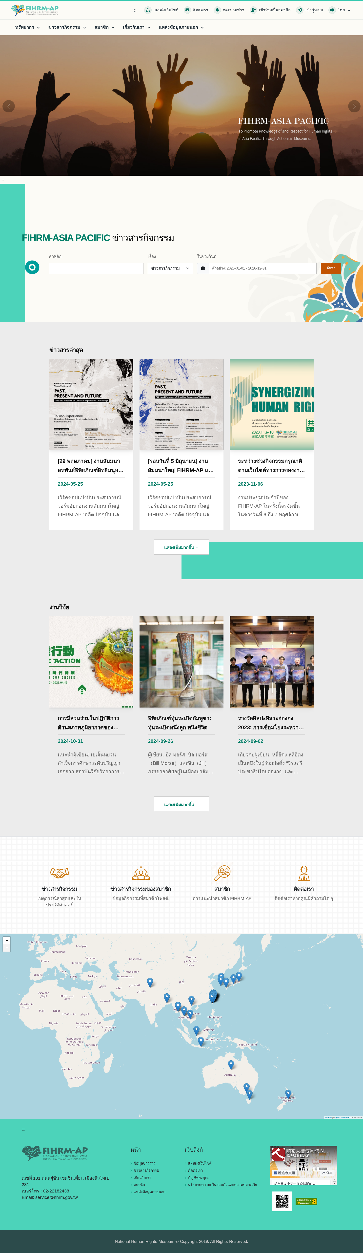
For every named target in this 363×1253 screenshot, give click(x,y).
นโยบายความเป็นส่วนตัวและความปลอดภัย (222, 1185)
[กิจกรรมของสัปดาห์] (59, 872)
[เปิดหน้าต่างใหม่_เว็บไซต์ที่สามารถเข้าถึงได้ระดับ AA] (306, 1201)
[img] (181, 1026)
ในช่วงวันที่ (206, 256)
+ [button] (7, 940)
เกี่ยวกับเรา (142, 1177)
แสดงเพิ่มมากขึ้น (179, 547)
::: (134, 10)
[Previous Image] (8, 106)
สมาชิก (139, 1185)
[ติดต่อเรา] (304, 872)
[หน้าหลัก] (36, 10)
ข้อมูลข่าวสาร (145, 1163)
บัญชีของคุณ (198, 1177)
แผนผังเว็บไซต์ (200, 1163)
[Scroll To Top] (354, 1247)
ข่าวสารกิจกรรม (146, 1170)
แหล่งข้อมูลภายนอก (149, 1192)
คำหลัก (55, 256)
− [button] (7, 947)
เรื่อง (152, 256)
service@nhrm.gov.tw (56, 1197)
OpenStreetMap (342, 1117)
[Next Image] (354, 106)
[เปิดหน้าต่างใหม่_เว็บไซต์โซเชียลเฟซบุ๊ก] (303, 1165)
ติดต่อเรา (195, 1170)
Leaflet (328, 1117)
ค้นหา (331, 268)
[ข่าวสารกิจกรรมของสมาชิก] (141, 872)
